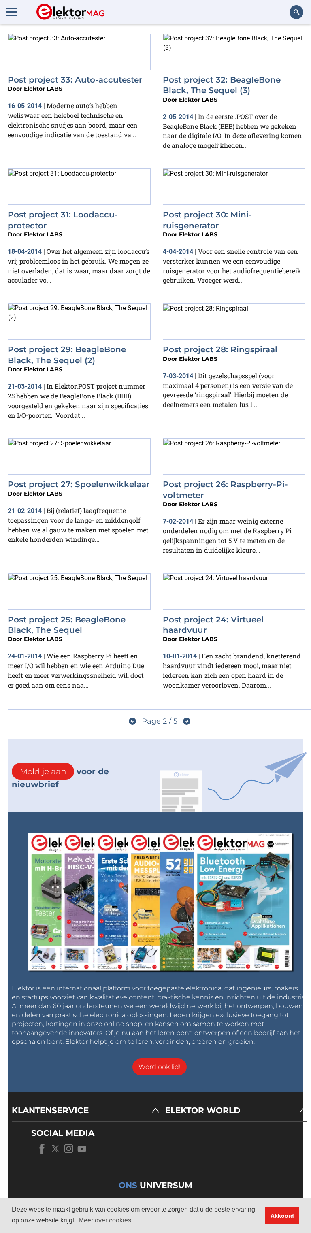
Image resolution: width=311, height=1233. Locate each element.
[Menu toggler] (11, 11)
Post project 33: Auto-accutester (75, 80)
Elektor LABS (43, 88)
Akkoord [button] (282, 1215)
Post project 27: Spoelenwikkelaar (78, 484)
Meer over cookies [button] (105, 1220)
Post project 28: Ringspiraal (220, 349)
